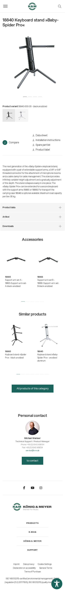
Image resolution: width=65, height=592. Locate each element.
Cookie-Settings (45, 564)
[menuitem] (32, 523)
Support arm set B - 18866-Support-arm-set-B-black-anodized (48, 282)
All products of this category (33, 388)
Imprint (16, 564)
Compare (14, 142)
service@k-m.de (32, 450)
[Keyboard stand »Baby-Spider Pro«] (21, 115)
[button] (23, 301)
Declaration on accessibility (24, 567)
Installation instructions (47, 140)
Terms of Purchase (32, 571)
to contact (32, 460)
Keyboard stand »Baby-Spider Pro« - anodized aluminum (47, 357)
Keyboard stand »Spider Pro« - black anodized (15, 356)
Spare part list (42, 145)
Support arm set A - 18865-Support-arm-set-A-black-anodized (16, 282)
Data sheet (41, 135)
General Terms (45, 567)
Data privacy (28, 564)
